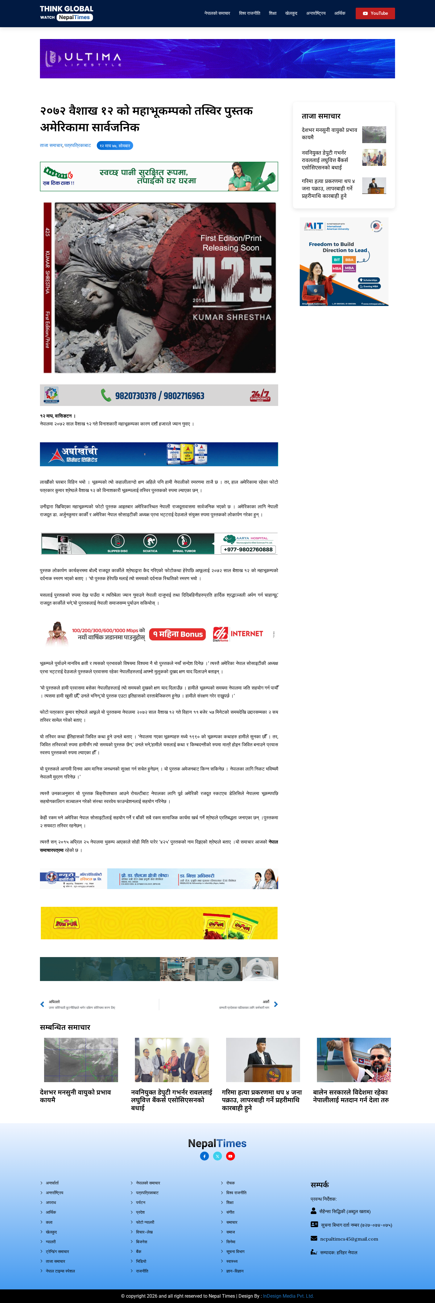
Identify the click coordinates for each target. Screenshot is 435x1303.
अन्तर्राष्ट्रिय (316, 13)
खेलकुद (291, 13)
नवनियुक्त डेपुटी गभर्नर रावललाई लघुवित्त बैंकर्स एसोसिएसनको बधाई (325, 160)
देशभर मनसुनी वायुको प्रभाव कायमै (75, 1095)
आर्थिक (339, 13)
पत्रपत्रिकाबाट (78, 145)
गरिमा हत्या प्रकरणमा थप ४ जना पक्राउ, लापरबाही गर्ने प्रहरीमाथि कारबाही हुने (328, 188)
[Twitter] (217, 1156)
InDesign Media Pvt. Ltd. (288, 1296)
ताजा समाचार (51, 145)
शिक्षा (272, 13)
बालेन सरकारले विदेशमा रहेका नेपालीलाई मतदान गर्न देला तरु (351, 1095)
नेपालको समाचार (217, 13)
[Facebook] (204, 1156)
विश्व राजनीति (249, 13)
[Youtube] (230, 1156)
